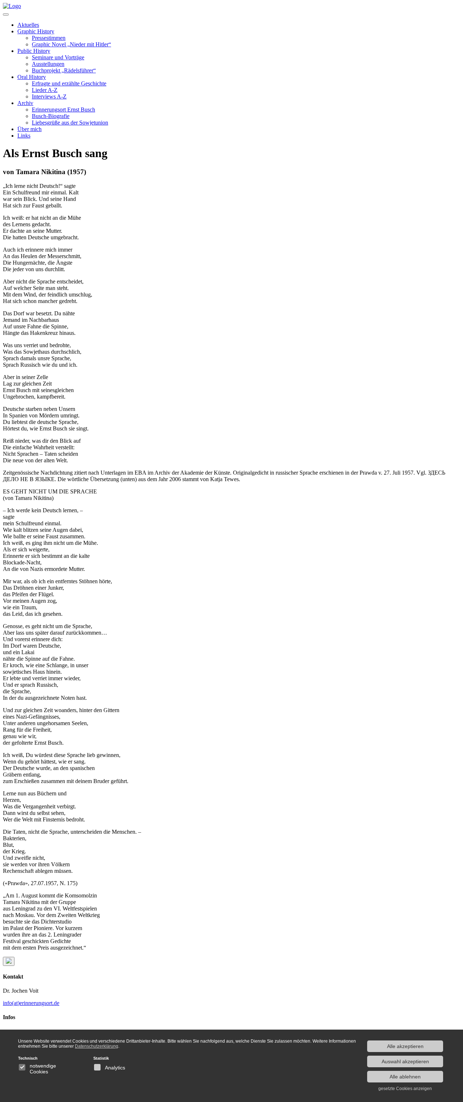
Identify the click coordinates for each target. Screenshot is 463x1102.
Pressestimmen (48, 38)
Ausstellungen (48, 64)
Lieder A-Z (45, 90)
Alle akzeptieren (405, 1046)
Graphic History (35, 31)
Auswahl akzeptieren (405, 1061)
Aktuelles (28, 25)
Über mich (29, 129)
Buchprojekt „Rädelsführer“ (64, 70)
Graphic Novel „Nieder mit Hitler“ (71, 44)
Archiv (25, 103)
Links (23, 136)
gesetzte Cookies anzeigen (405, 1088)
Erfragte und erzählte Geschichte (69, 83)
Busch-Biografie (50, 116)
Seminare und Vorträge (58, 57)
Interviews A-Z (49, 96)
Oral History (31, 77)
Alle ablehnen (405, 1077)
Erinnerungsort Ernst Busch (63, 109)
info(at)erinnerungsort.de (31, 1003)
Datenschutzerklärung (96, 1046)
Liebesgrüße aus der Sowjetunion (70, 122)
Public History (33, 51)
